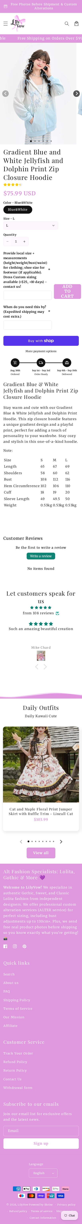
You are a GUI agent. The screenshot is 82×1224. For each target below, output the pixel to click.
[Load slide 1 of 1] (31, 141)
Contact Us (12, 1079)
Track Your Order (18, 1053)
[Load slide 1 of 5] (47, 141)
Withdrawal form (18, 1088)
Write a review (41, 556)
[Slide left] (5, 93)
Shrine (48, 1204)
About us (11, 983)
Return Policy (15, 1070)
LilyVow (23, 1204)
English (38, 1173)
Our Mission (14, 1017)
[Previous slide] (21, 841)
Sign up (41, 1143)
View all (41, 853)
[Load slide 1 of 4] (43, 141)
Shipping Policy (16, 1000)
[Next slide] (61, 841)
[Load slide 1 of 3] (39, 141)
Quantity (10, 234)
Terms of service (41, 1211)
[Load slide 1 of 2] (35, 141)
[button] (5, 23)
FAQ (6, 991)
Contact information (43, 1217)
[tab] (28, 841)
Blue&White (18, 209)
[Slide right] (76, 93)
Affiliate (10, 1026)
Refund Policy (15, 1062)
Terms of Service (18, 1009)
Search (9, 974)
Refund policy (18, 1211)
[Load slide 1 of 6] (51, 141)
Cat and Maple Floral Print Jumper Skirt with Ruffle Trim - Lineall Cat (41, 811)
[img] (41, 608)
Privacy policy (66, 1204)
